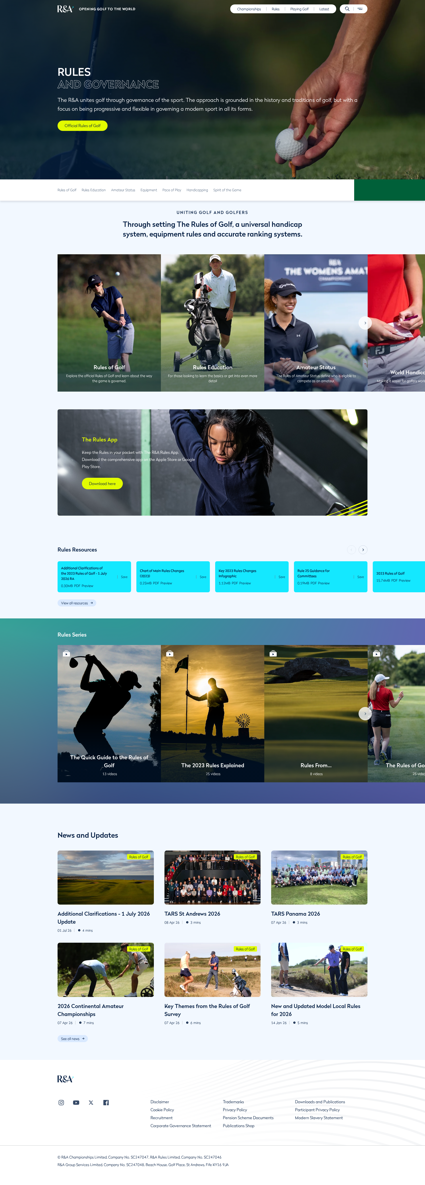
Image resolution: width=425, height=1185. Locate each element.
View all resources (74, 603)
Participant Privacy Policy (317, 1109)
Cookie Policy (162, 1109)
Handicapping (197, 190)
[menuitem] (66, 8)
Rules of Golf (67, 190)
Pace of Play (171, 190)
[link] (67, 190)
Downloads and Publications (320, 1102)
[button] (347, 9)
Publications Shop (239, 1125)
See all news (70, 1039)
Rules (276, 9)
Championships (249, 9)
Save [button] (124, 577)
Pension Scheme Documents (248, 1117)
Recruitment (162, 1117)
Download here (102, 483)
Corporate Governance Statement (181, 1125)
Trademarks (233, 1102)
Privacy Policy (235, 1109)
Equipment (149, 190)
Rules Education (94, 190)
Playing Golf (299, 9)
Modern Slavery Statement (319, 1117)
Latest (324, 9)
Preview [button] (87, 586)
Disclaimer (160, 1102)
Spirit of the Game (227, 190)
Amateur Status (123, 190)
